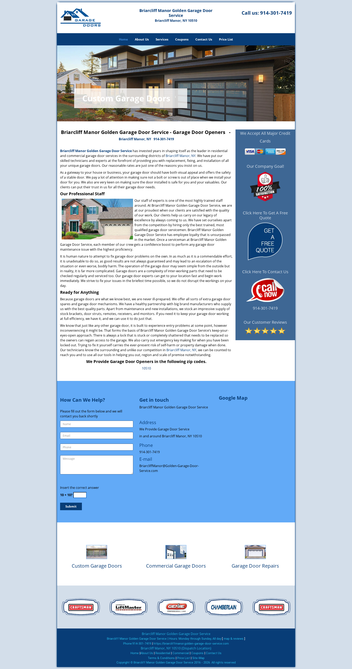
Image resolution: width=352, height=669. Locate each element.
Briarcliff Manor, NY (135, 139)
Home (123, 39)
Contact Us (203, 39)
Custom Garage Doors (97, 565)
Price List (226, 39)
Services (162, 39)
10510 (146, 368)
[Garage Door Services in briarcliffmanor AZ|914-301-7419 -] (96, 552)
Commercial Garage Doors (176, 565)
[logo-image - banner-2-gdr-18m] (176, 83)
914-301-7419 (276, 12)
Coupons (181, 39)
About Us (142, 39)
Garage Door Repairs (255, 565)
